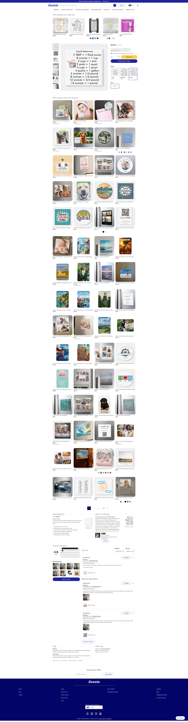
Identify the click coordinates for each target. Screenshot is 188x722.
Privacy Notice (108, 718)
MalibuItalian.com (127, 50)
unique (73, 657)
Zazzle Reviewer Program (89, 563)
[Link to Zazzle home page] (53, 5)
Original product (91, 572)
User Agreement (101, 718)
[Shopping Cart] (137, 5)
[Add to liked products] (105, 45)
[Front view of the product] (84, 67)
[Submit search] (114, 5)
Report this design (129, 526)
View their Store (104, 538)
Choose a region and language (92, 704)
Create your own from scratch (88, 528)
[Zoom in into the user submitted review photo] (56, 566)
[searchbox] (87, 5)
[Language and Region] (131, 5)
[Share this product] (102, 45)
